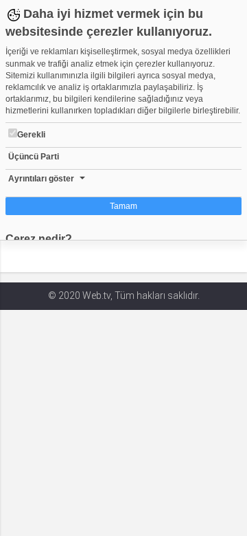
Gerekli (31, 134)
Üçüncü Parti (33, 156)
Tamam (123, 206)
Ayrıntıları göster (41, 178)
